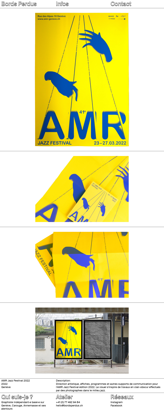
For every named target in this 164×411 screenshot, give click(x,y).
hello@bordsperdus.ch (69, 405)
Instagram (117, 402)
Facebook (116, 405)
